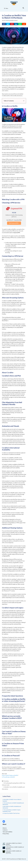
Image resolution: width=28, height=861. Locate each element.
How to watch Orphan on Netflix (10, 775)
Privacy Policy (6, 833)
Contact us (5, 829)
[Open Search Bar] (23, 8)
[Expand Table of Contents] (23, 101)
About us (5, 828)
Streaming (6, 781)
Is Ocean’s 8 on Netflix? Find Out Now (11, 813)
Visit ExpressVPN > (14, 223)
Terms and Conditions (7, 831)
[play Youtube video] (14, 115)
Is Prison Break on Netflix (8, 777)
